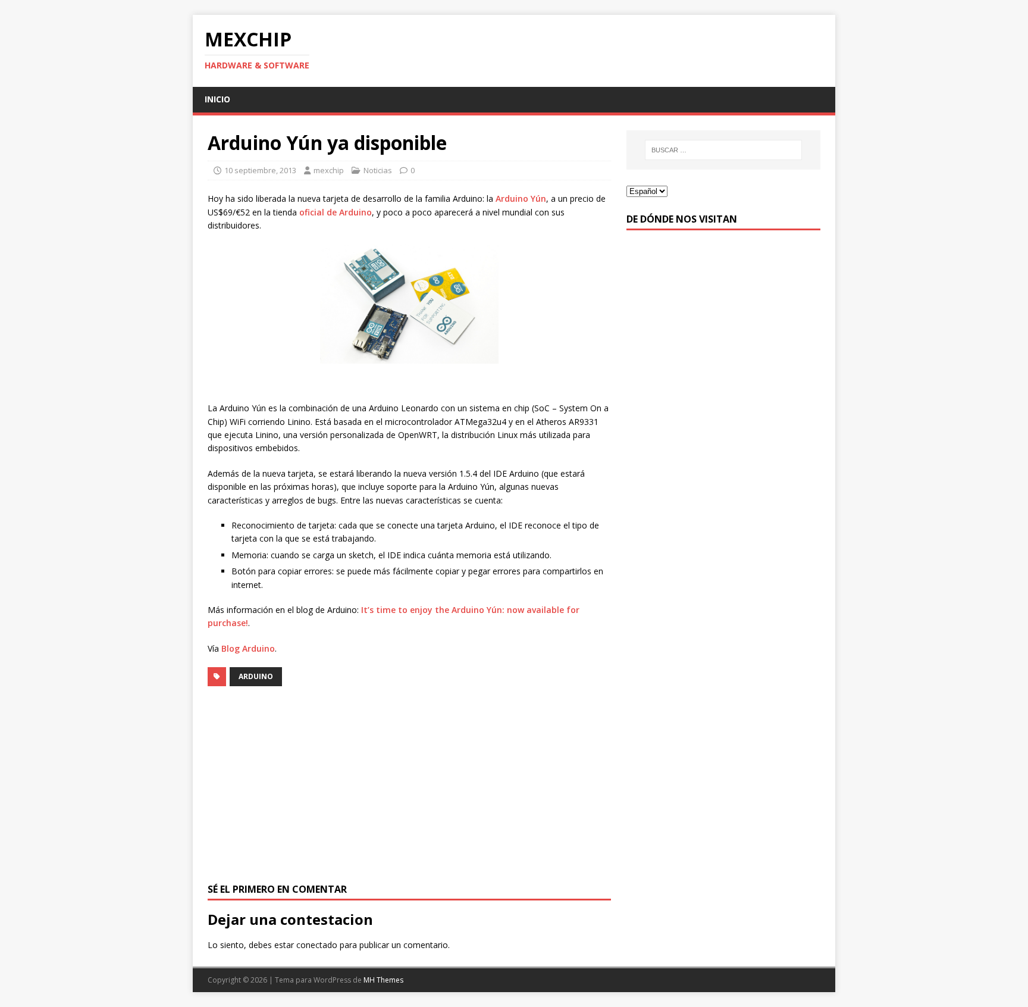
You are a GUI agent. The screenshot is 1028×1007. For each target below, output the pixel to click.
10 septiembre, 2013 (260, 170)
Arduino (256, 676)
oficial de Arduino (335, 212)
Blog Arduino (248, 648)
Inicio (217, 99)
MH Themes (383, 980)
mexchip (329, 170)
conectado (316, 944)
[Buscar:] (723, 150)
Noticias (377, 170)
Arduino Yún (521, 198)
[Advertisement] (409, 785)
